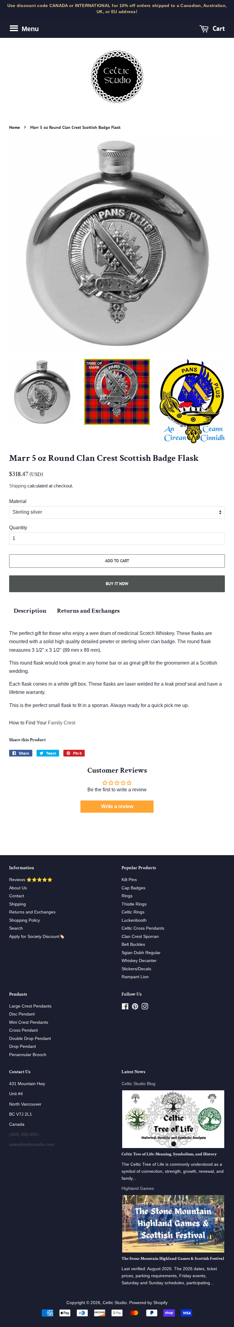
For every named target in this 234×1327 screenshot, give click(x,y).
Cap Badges (133, 888)
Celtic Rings (133, 912)
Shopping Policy (24, 920)
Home (14, 127)
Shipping (17, 485)
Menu (29, 29)
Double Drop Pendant (30, 1038)
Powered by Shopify (148, 1302)
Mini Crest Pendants (28, 1022)
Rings (127, 896)
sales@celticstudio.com (31, 1144)
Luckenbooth (134, 920)
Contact (16, 896)
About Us (18, 888)
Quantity (18, 527)
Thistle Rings (134, 904)
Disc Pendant (22, 1014)
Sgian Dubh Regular (141, 952)
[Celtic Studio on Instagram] (144, 1007)
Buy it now (117, 583)
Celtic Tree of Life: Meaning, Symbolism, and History (169, 1154)
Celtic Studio (115, 1302)
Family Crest (61, 722)
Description (30, 611)
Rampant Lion (135, 977)
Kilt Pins (129, 879)
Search (16, 928)
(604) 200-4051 (24, 1134)
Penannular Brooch (27, 1054)
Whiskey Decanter (139, 960)
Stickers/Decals (136, 969)
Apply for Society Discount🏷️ (37, 936)
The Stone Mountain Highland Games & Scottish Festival (173, 1258)
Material (18, 501)
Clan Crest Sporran (140, 936)
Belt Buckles (133, 944)
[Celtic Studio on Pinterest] (135, 1007)
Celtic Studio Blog (138, 1083)
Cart (218, 28)
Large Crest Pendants (30, 1006)
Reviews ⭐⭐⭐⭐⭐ (30, 879)
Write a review (117, 806)
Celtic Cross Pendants (143, 928)
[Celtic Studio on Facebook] (125, 1007)
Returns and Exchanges (88, 611)
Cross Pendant (23, 1030)
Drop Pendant (22, 1046)
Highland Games (138, 1188)
